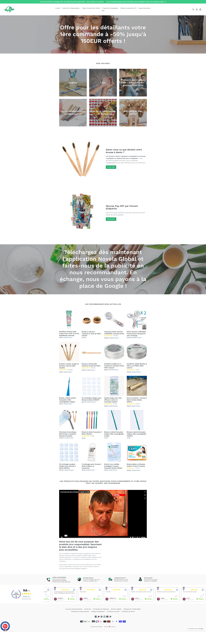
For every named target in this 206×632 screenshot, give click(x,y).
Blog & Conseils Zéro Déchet (91, 8)
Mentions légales (116, 609)
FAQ (103, 10)
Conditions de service (128, 611)
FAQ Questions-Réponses (101, 609)
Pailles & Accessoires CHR (128, 8)
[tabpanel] (103, 34)
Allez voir (111, 167)
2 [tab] (102, 50)
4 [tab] (105, 50)
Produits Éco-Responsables (71, 8)
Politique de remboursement (80, 611)
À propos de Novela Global (74, 609)
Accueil (57, 8)
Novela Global (98, 626)
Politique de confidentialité (131, 609)
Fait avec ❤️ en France (109, 626)
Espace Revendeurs (145, 8)
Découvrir (111, 219)
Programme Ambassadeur (110, 8)
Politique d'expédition (98, 611)
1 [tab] (100, 50)
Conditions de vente (113, 611)
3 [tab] (103, 50)
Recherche (87, 609)
